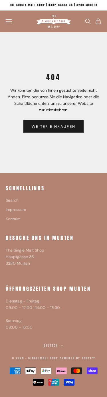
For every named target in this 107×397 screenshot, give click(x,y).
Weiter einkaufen (53, 126)
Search (12, 200)
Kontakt (13, 219)
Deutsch (51, 345)
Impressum (16, 209)
